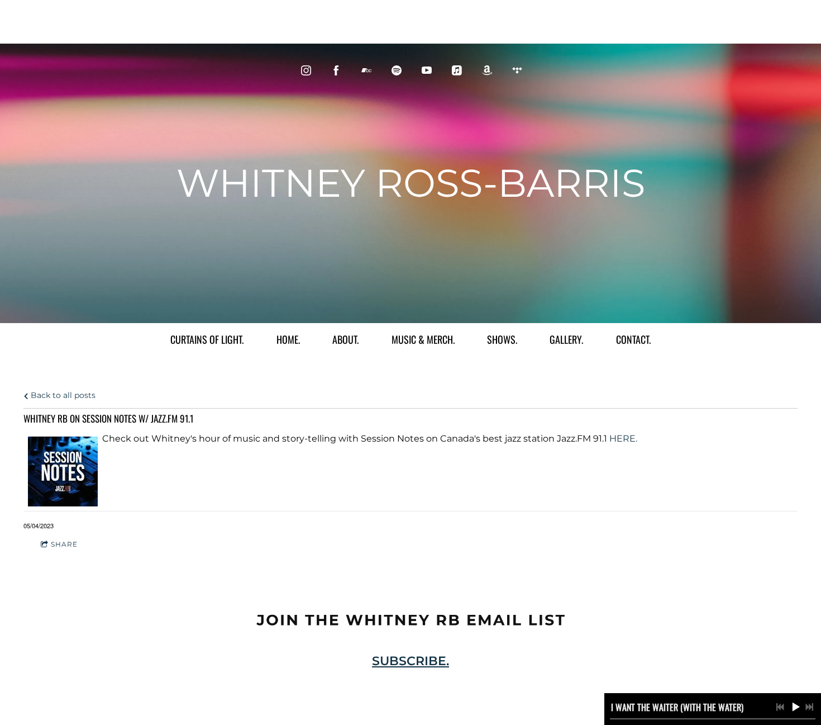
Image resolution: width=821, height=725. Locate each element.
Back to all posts (62, 395)
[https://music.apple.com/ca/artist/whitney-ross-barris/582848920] (457, 70)
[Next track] (809, 707)
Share (64, 544)
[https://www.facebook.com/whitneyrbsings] (336, 70)
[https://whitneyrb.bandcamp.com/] (366, 70)
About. (345, 339)
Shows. (502, 339)
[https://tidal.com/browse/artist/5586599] (517, 70)
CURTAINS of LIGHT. (207, 339)
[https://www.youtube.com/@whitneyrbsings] (427, 70)
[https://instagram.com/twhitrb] (306, 70)
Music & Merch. (423, 339)
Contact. (633, 339)
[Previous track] (780, 707)
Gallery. (566, 339)
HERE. (623, 438)
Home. (288, 339)
